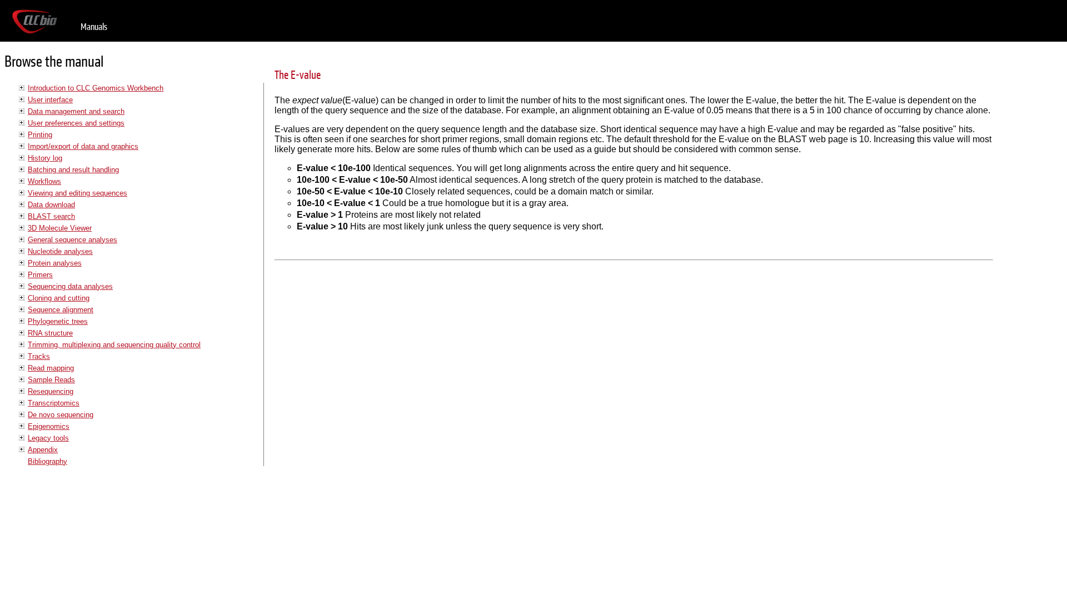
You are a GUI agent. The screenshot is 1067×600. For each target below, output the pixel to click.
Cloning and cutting (58, 298)
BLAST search (51, 216)
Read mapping (51, 368)
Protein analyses (55, 263)
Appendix (43, 450)
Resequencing (50, 391)
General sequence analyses (72, 240)
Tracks (39, 356)
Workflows (44, 181)
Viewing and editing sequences (77, 193)
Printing (40, 135)
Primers (40, 275)
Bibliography (47, 461)
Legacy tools (48, 438)
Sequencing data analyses (70, 286)
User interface (50, 100)
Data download (51, 205)
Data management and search (76, 111)
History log (45, 158)
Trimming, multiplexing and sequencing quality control (114, 345)
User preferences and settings (76, 123)
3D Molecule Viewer (60, 228)
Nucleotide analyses (60, 251)
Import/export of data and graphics (83, 146)
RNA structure (50, 333)
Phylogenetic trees (58, 321)
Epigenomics (48, 426)
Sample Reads (51, 380)
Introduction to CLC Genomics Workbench (95, 88)
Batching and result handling (73, 170)
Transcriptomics (53, 403)
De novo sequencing (60, 415)
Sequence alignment (60, 310)
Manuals (94, 27)
